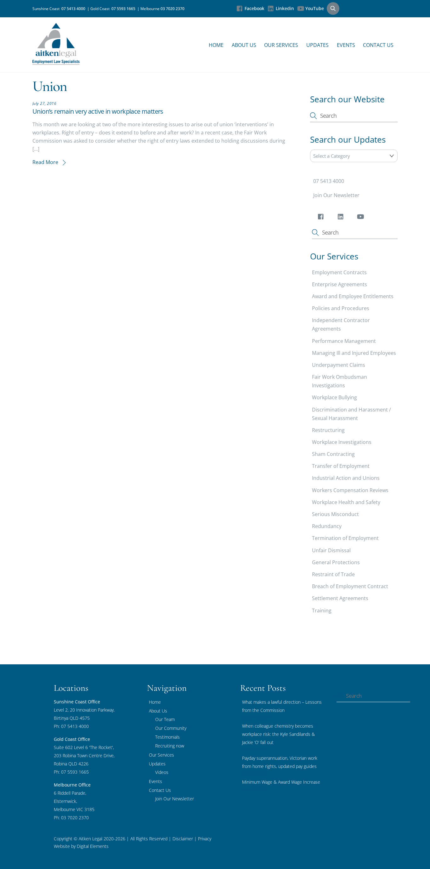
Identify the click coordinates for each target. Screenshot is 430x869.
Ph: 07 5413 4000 (71, 726)
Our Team (165, 719)
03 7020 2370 (172, 8)
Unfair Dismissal (331, 550)
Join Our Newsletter (336, 195)
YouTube (314, 8)
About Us (244, 45)
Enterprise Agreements (339, 284)
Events (346, 45)
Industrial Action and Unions (346, 477)
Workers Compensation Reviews (350, 489)
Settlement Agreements (340, 598)
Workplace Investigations (341, 442)
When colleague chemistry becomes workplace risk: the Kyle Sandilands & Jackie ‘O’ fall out (278, 734)
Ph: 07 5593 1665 (71, 772)
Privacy (204, 839)
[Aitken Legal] (56, 61)
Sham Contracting (333, 454)
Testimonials (167, 737)
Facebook (253, 8)
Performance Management (344, 340)
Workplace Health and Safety (346, 502)
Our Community (170, 728)
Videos (161, 772)
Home (216, 45)
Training (321, 610)
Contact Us (378, 45)
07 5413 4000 (74, 8)
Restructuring (328, 429)
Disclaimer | (185, 839)
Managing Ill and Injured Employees (354, 352)
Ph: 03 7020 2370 (71, 818)
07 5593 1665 (124, 8)
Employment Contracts (339, 272)
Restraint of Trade (333, 574)
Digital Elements (93, 846)
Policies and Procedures (340, 308)
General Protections (336, 562)
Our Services (281, 45)
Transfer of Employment (341, 466)
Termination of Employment (345, 538)
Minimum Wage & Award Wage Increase (281, 782)
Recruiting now (169, 746)
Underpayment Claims (338, 364)
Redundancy (327, 526)
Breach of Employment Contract (350, 586)
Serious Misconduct (335, 514)
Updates (317, 45)
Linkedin (284, 8)
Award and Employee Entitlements (352, 296)
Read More (45, 162)
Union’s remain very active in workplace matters (97, 111)
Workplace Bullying (334, 397)
